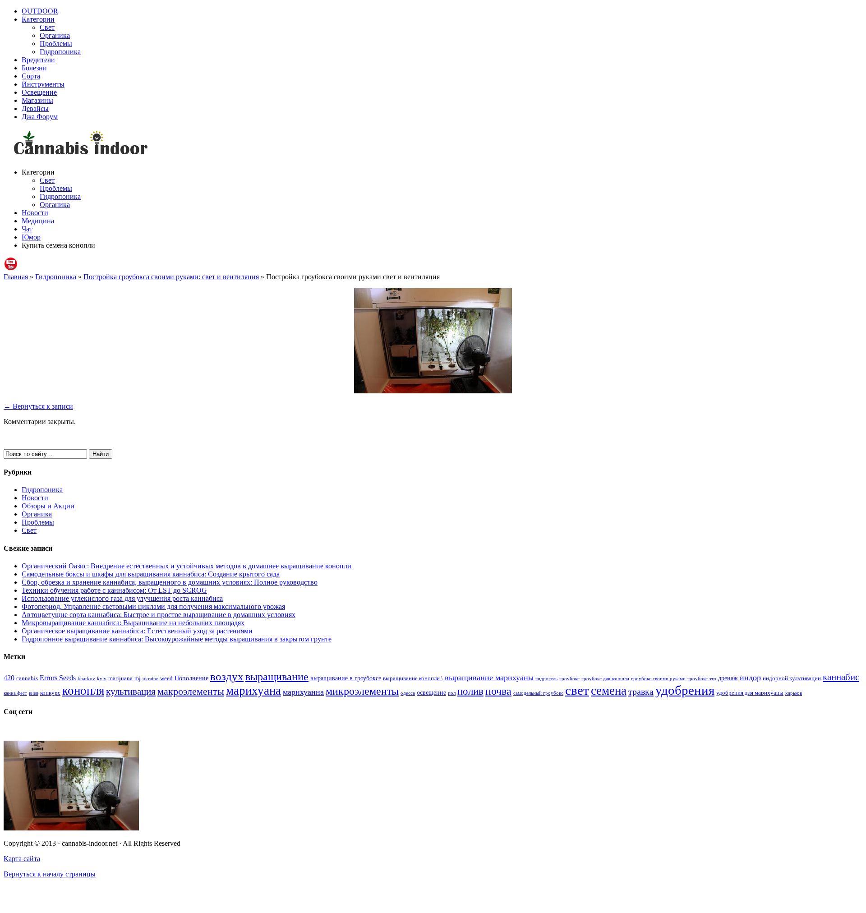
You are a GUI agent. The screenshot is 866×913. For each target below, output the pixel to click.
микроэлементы (362, 691)
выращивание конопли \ (413, 678)
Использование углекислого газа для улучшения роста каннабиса (122, 598)
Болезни (34, 68)
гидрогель (546, 678)
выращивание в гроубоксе (345, 678)
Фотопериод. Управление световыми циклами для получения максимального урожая (153, 606)
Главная (16, 277)
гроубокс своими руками (658, 678)
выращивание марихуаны (489, 677)
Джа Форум (40, 116)
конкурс (50, 693)
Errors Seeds (58, 678)
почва (498, 691)
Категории (38, 19)
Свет (47, 27)
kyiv (101, 678)
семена (608, 690)
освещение (431, 692)
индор (750, 677)
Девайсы (35, 108)
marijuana (120, 678)
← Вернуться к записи (38, 406)
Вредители (38, 60)
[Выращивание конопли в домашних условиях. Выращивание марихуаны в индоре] (433, 144)
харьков (793, 693)
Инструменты (43, 84)
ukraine (150, 678)
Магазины (37, 100)
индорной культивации (792, 678)
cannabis (27, 678)
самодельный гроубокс (538, 693)
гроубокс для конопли (605, 678)
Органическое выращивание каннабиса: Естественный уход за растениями (137, 631)
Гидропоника (60, 51)
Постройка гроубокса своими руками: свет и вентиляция (171, 277)
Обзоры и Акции (48, 506)
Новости (35, 213)
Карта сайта (22, 858)
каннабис (841, 677)
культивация (131, 691)
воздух (227, 676)
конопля (83, 690)
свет (577, 690)
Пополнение (191, 678)
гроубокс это (701, 678)
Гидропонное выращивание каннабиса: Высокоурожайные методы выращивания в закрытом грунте (177, 639)
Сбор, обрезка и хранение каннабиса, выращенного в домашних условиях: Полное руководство (170, 582)
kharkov (86, 678)
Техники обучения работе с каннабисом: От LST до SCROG (114, 590)
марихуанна (303, 691)
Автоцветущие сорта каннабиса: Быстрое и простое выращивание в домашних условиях (158, 614)
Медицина (38, 221)
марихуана (253, 690)
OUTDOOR (40, 11)
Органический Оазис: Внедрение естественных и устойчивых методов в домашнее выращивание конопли (186, 566)
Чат (27, 229)
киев (33, 693)
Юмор (31, 237)
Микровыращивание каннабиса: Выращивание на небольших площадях (133, 623)
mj (137, 678)
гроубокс (569, 678)
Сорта (31, 76)
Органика (55, 35)
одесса (408, 693)
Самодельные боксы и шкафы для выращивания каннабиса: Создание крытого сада (151, 574)
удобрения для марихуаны (749, 693)
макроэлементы (190, 691)
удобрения (684, 690)
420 (9, 678)
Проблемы (56, 43)
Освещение (39, 92)
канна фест (15, 693)
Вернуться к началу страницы (50, 874)
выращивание (277, 676)
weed (166, 678)
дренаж (728, 678)
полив (470, 691)
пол (452, 693)
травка (641, 691)
